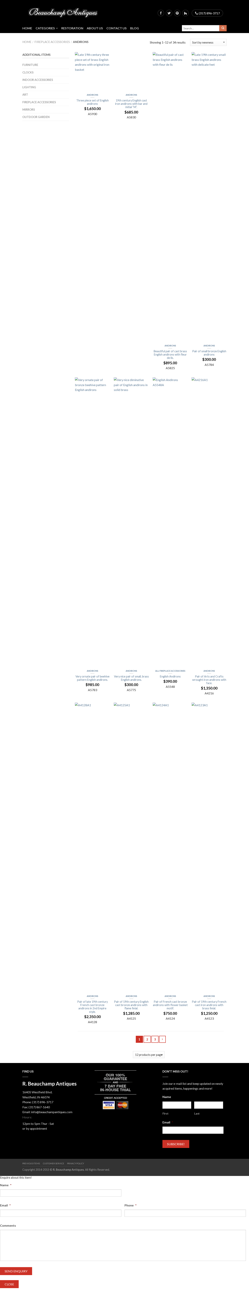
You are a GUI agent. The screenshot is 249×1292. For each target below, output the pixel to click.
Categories (45, 28)
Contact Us (116, 28)
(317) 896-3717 (209, 13)
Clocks (27, 72)
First (165, 1113)
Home (27, 28)
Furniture (30, 64)
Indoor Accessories (37, 79)
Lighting (29, 87)
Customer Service (53, 1163)
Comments (8, 1225)
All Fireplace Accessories (170, 671)
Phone (130, 1205)
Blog (134, 28)
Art (25, 94)
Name (166, 1097)
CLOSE (9, 1284)
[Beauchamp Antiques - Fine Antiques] (64, 11)
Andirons (92, 95)
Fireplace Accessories (52, 42)
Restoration (72, 28)
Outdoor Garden (36, 117)
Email (167, 1122)
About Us (95, 28)
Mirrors (28, 109)
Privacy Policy (75, 1163)
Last (197, 1113)
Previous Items (31, 1163)
